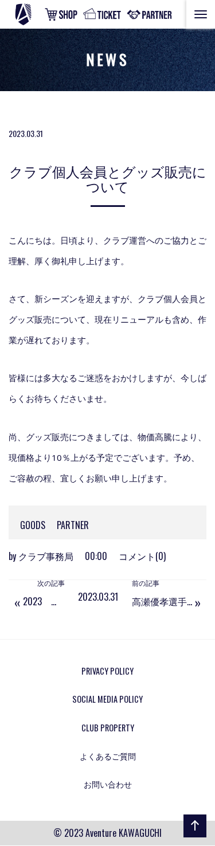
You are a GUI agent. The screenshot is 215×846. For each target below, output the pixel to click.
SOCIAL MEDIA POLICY (107, 699)
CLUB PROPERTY (107, 728)
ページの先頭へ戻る (192, 836)
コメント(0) (142, 556)
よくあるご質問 (108, 756)
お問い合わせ (108, 784)
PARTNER (73, 525)
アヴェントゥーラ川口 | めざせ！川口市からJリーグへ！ (36, 14)
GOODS (32, 525)
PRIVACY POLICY (107, 671)
